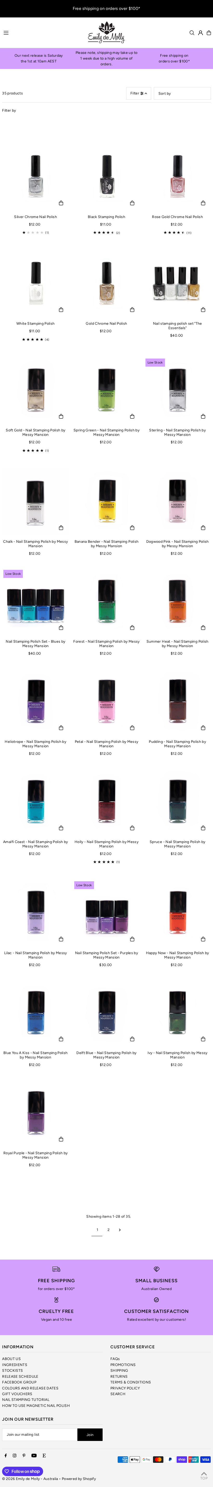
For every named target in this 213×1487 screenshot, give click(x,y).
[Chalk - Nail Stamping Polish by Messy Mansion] (35, 502)
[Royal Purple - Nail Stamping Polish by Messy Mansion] (35, 1113)
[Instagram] (14, 1456)
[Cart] (209, 32)
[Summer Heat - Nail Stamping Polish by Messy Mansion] (177, 602)
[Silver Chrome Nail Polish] (35, 177)
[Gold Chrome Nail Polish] (106, 284)
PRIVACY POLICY (125, 1388)
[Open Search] (192, 32)
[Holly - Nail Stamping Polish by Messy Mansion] (106, 802)
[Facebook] (6, 1456)
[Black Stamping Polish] (106, 177)
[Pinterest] (24, 1456)
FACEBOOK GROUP (19, 1382)
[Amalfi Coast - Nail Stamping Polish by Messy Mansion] (35, 802)
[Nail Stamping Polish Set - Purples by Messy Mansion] (106, 913)
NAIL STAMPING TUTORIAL (25, 1399)
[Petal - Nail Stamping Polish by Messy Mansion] (106, 702)
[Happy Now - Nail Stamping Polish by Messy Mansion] (177, 913)
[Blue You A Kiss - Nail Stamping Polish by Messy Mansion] (35, 1013)
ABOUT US (11, 1359)
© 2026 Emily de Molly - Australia (30, 1479)
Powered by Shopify (79, 1479)
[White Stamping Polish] (35, 284)
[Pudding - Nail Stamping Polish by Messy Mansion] (177, 702)
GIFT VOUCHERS (17, 1394)
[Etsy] (44, 1456)
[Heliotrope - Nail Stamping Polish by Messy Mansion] (35, 702)
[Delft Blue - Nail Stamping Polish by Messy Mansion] (106, 1013)
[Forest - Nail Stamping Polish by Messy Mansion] (106, 602)
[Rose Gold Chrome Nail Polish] (177, 177)
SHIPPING (119, 1370)
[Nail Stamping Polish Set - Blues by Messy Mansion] (35, 602)
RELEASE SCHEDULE (20, 1376)
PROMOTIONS (123, 1365)
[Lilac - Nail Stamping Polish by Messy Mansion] (35, 913)
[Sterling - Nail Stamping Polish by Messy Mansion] (177, 390)
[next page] (120, 1230)
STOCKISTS (12, 1370)
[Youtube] (34, 1456)
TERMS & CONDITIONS (130, 1382)
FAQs (115, 1359)
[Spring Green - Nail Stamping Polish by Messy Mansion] (106, 390)
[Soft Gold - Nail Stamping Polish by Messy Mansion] (35, 390)
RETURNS (119, 1376)
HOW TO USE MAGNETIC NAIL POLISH (36, 1405)
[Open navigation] (42, 32)
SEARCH (117, 1394)
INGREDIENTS (14, 1365)
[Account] (200, 32)
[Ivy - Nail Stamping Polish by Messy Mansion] (177, 1013)
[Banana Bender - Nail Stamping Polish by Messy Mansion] (106, 502)
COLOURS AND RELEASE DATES (30, 1388)
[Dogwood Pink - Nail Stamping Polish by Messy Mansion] (177, 502)
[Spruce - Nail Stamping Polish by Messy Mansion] (177, 802)
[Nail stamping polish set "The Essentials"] (177, 284)
